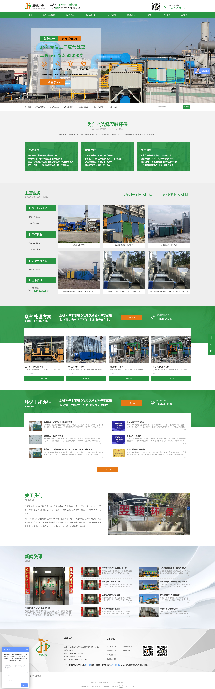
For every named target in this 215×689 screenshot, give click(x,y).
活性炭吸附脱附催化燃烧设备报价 (173, 568)
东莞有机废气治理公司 (111, 595)
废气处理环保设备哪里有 (170, 595)
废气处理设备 (116, 665)
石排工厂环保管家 (134, 436)
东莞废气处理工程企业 (111, 609)
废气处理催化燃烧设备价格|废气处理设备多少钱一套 (174, 582)
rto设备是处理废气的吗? (169, 609)
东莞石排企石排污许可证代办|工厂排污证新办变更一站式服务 (68, 449)
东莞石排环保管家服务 (136, 449)
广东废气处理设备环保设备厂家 (114, 568)
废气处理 (88, 665)
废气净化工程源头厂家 (111, 582)
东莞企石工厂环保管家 (136, 422)
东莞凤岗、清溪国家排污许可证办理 (58, 422)
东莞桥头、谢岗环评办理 (53, 436)
